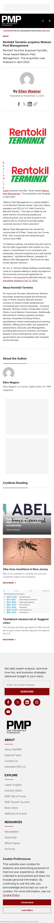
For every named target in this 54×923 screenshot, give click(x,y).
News (5, 36)
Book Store (11, 807)
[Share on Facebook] (19, 104)
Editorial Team (13, 755)
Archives (10, 848)
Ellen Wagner (29, 91)
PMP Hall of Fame (15, 796)
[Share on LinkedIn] (30, 104)
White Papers (12, 843)
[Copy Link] (35, 104)
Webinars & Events (16, 813)
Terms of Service (19, 922)
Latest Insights (13, 784)
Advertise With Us (15, 766)
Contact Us (11, 760)
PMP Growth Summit (17, 802)
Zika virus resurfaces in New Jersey (25, 569)
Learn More (27, 910)
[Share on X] (24, 104)
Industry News (13, 790)
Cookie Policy (11, 895)
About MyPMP (13, 749)
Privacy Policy (5, 922)
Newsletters (12, 831)
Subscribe (27, 691)
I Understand (27, 902)
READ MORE (8, 583)
